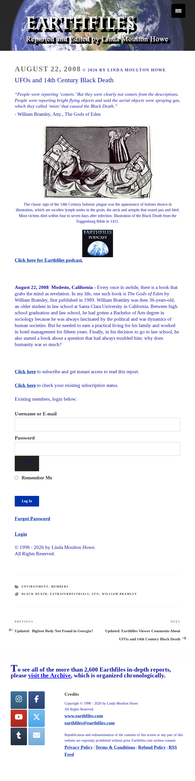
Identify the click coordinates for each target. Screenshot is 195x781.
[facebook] (36, 700)
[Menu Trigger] (178, 11)
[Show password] (27, 463)
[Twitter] (36, 718)
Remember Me (36, 477)
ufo (95, 593)
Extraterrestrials (69, 593)
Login (21, 534)
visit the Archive (49, 675)
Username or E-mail (36, 413)
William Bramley (119, 593)
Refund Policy (152, 747)
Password (25, 438)
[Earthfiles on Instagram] (19, 700)
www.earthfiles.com (83, 715)
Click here (25, 371)
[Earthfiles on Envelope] (36, 736)
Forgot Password (32, 518)
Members (60, 586)
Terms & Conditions (115, 747)
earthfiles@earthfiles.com (89, 722)
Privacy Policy (78, 747)
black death (34, 593)
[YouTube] (19, 718)
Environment (35, 586)
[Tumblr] (19, 736)
